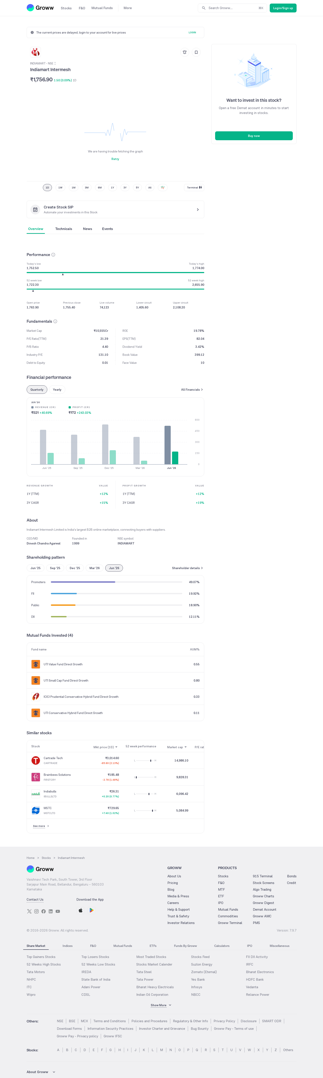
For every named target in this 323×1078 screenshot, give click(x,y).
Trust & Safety (178, 916)
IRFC (249, 964)
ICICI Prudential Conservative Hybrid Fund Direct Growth (81, 697)
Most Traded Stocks (151, 956)
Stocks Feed (200, 956)
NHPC (31, 979)
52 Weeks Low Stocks (98, 964)
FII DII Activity (257, 956)
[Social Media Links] (29, 911)
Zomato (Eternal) (204, 972)
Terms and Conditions (109, 1021)
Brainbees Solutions (57, 775)
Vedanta (252, 987)
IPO (220, 902)
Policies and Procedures (149, 1021)
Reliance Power (257, 994)
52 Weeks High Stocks (44, 964)
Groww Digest (263, 902)
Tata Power (144, 979)
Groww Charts (263, 896)
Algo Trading (262, 889)
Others (288, 1050)
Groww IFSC (113, 1036)
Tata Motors (36, 972)
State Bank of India (95, 979)
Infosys (196, 987)
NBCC (195, 994)
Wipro (31, 994)
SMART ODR (271, 1021)
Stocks (223, 876)
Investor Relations (181, 922)
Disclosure (249, 1021)
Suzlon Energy (201, 964)
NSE (60, 1021)
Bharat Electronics (260, 972)
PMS (256, 922)
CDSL (85, 994)
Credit (291, 882)
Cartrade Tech (53, 758)
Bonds (292, 876)
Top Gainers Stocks (41, 956)
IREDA (86, 972)
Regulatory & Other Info (190, 1021)
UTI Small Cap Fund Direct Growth (66, 680)
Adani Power (90, 987)
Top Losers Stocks (95, 956)
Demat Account (264, 909)
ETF (221, 896)
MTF (221, 889)
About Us (174, 876)
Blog (170, 889)
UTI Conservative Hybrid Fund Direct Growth (73, 713)
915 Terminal (263, 876)
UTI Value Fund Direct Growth (63, 664)
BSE (72, 1021)
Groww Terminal (230, 922)
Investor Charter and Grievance (162, 1028)
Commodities (228, 916)
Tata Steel (144, 972)
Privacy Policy (224, 1021)
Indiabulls (50, 791)
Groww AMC (262, 916)
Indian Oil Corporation (152, 994)
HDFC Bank (255, 979)
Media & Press (178, 896)
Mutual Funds (228, 909)
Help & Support (178, 909)
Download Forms (69, 1028)
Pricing (172, 882)
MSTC (48, 808)
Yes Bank (198, 979)
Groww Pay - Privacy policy (77, 1036)
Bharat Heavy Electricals (155, 987)
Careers (173, 902)
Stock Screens (263, 882)
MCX (84, 1021)
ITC (29, 987)
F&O (221, 882)
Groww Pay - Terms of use (234, 1028)
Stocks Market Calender (154, 964)
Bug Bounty (199, 1028)
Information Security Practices (110, 1028)
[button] (53, 254)
